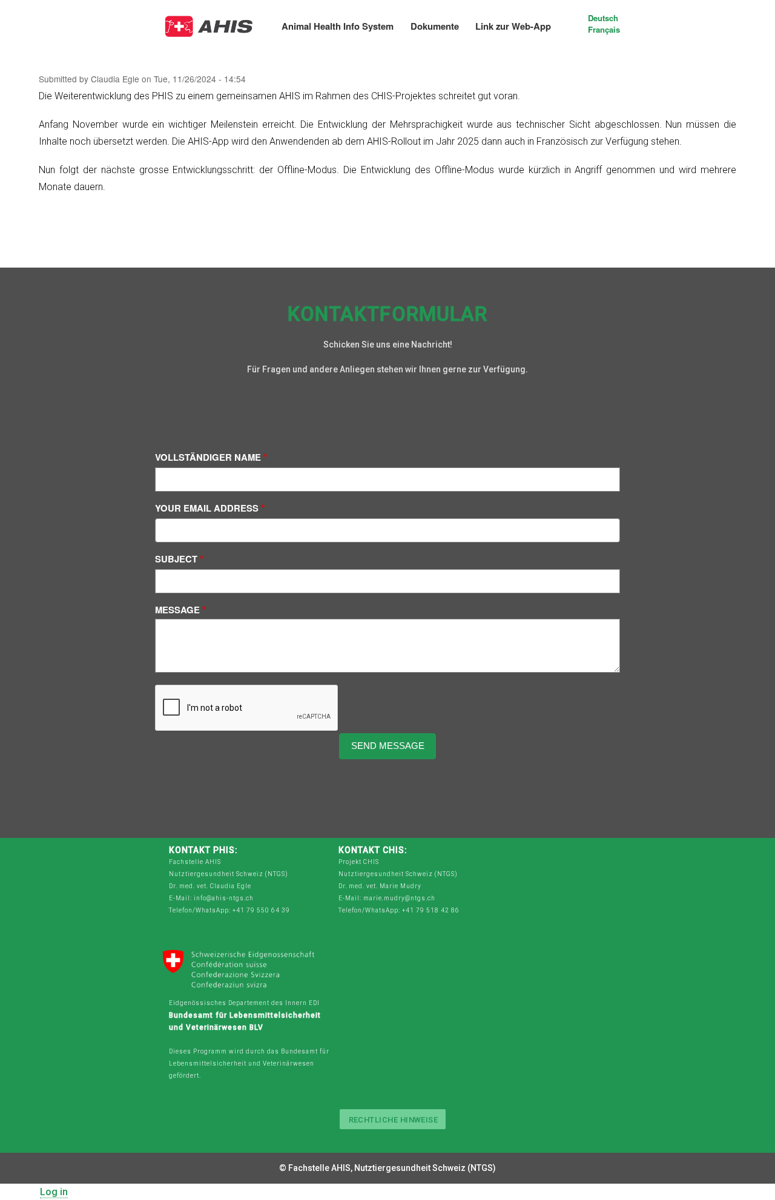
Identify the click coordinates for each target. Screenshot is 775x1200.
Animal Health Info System (338, 26)
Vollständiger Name (208, 457)
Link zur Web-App (513, 26)
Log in (54, 1192)
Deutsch (603, 18)
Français (604, 29)
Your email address (207, 508)
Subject (176, 559)
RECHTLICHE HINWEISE (393, 1119)
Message (177, 610)
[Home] (209, 21)
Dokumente (435, 26)
